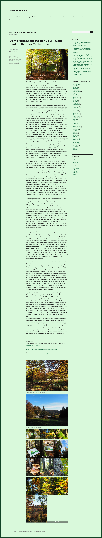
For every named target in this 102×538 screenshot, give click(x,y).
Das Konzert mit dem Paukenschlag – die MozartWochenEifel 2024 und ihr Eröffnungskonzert (82, 66)
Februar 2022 (76, 112)
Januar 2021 (75, 125)
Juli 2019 (75, 146)
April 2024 (75, 96)
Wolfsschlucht (12, 65)
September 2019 (76, 143)
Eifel (10, 51)
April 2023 (75, 100)
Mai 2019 (75, 149)
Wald (10, 60)
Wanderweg (12, 63)
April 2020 (75, 135)
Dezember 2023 (76, 97)
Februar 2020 (76, 138)
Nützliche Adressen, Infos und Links (70, 17)
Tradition (75, 171)
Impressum (85, 17)
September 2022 (77, 107)
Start (10, 17)
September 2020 (77, 128)
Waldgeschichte (15, 60)
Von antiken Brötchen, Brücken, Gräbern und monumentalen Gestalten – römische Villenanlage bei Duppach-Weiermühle (82, 70)
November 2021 (76, 114)
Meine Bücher (20, 17)
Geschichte (75, 162)
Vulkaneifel (75, 172)
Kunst (74, 165)
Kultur (74, 164)
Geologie (75, 161)
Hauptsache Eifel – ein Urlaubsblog (37, 17)
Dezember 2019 (76, 139)
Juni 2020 (75, 132)
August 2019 (75, 145)
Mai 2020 (75, 133)
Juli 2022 (75, 109)
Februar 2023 (76, 103)
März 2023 (75, 101)
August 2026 (76, 84)
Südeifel (75, 169)
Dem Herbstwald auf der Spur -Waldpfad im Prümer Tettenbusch (36, 42)
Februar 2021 (76, 123)
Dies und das (53, 17)
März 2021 (75, 122)
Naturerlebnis (15, 56)
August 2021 (75, 117)
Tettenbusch (18, 59)
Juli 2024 (75, 94)
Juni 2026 (75, 85)
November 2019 (76, 141)
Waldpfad (11, 62)
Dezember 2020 (76, 126)
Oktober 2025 (76, 88)
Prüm (19, 57)
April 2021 (75, 120)
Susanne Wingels (18, 10)
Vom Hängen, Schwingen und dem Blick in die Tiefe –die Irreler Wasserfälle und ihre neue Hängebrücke (82, 58)
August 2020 (76, 129)
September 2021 (76, 116)
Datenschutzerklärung (15, 20)
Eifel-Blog (11, 54)
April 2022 (75, 110)
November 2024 (76, 91)
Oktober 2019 (76, 142)
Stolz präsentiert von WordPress (37, 531)
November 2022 (76, 104)
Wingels (17, 63)
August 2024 (76, 93)
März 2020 (75, 136)
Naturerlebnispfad (13, 57)
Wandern (11, 52)
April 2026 (75, 87)
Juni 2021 (75, 119)
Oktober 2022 (76, 106)
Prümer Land (14, 51)
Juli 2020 (75, 130)
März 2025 (75, 90)
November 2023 (76, 98)
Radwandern (76, 168)
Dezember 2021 (76, 113)
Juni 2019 (75, 148)
